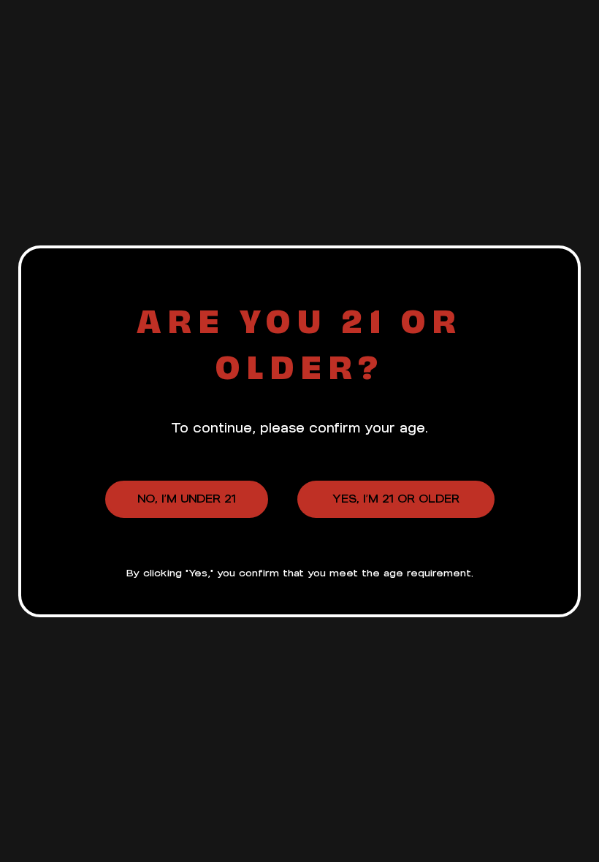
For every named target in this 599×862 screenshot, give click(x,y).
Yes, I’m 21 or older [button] (395, 499)
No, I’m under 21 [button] (186, 499)
